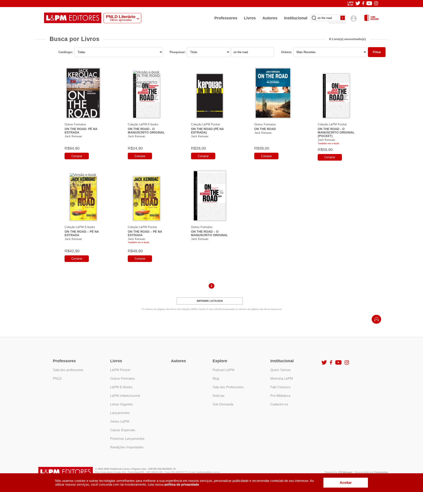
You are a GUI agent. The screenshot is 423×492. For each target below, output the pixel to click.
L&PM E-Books (121, 387)
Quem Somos (280, 370)
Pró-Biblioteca (280, 395)
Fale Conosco (280, 387)
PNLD (57, 378)
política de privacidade (181, 484)
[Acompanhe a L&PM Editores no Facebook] (363, 3)
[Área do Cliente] (353, 18)
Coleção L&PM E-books (143, 124)
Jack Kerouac (73, 136)
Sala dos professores (68, 370)
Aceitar (346, 483)
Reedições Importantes (127, 447)
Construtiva (381, 472)
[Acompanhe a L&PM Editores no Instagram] (376, 3)
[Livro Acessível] (371, 18)
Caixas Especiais (122, 430)
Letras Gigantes (121, 404)
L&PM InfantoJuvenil (125, 395)
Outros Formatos (75, 124)
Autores (269, 18)
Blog (216, 378)
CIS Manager (345, 472)
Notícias (218, 395)
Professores (225, 18)
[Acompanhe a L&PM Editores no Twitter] (358, 3)
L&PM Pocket (120, 370)
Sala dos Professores (228, 387)
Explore (220, 361)
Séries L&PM (119, 421)
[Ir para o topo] (375, 320)
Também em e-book (328, 143)
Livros (250, 18)
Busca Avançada (337, 23)
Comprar (76, 156)
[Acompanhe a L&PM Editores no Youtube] (369, 3)
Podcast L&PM (223, 370)
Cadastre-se (279, 404)
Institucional (295, 18)
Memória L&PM (281, 378)
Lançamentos (120, 413)
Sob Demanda (223, 404)
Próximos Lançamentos (127, 438)
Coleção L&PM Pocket (205, 124)
